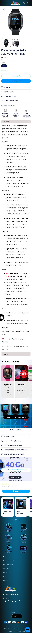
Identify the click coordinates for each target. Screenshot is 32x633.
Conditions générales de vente (23, 628)
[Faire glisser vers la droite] (20, 401)
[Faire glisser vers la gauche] (12, 401)
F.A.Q (4, 576)
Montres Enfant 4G (7, 512)
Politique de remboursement (23, 626)
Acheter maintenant (16, 81)
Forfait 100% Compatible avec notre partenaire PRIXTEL (16, 470)
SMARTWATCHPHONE (11, 626)
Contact (5, 580)
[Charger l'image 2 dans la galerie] (16, 42)
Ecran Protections (20, 512)
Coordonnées (22, 631)
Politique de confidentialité (9, 628)
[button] (3, 3)
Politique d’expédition (13, 631)
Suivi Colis (6, 568)
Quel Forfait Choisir (8, 564)
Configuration (6, 572)
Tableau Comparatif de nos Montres (16, 417)
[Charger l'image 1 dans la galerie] (6, 42)
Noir (4, 66)
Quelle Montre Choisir (8, 561)
